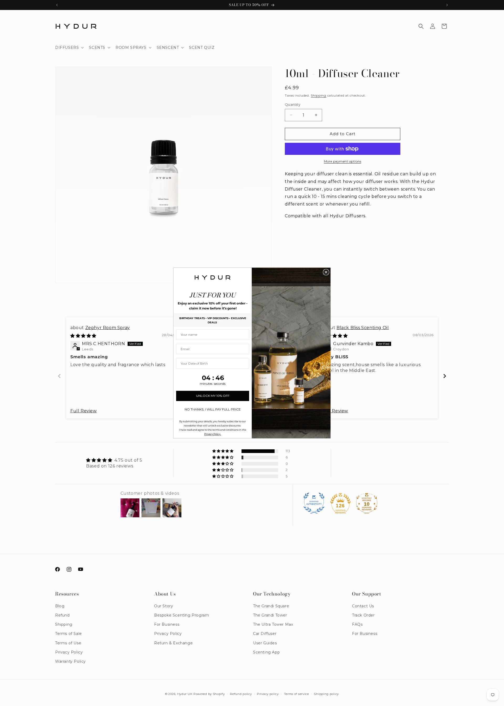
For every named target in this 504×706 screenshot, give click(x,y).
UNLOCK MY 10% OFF (212, 396)
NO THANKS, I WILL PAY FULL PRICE (213, 409)
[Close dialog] (326, 272)
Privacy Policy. (212, 434)
